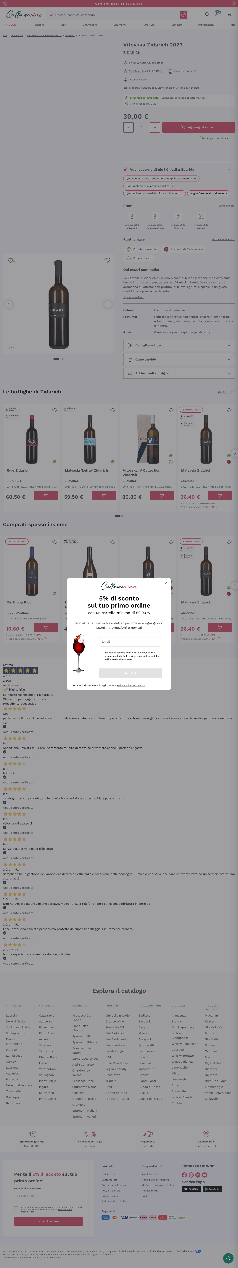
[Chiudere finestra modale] (165, 583)
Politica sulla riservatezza (131, 685)
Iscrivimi (130, 673)
